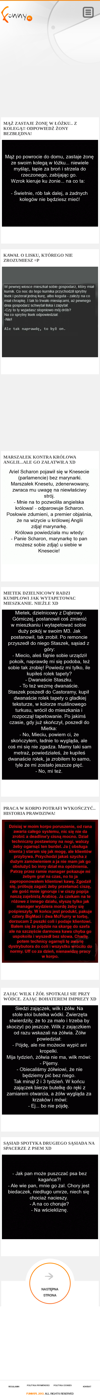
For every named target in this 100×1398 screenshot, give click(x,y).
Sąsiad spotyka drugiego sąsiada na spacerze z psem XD (48, 1146)
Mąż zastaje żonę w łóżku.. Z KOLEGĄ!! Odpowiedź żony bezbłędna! (40, 128)
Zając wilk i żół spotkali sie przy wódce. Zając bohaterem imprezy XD (49, 996)
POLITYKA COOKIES (63, 1385)
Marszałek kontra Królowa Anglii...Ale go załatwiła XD (39, 460)
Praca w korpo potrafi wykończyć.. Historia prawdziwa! (49, 811)
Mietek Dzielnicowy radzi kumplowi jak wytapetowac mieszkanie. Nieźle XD (39, 598)
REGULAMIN (13, 1386)
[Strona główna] (16, 21)
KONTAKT (87, 1386)
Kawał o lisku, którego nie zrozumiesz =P (38, 258)
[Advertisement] (50, 77)
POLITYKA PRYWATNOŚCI (38, 1385)
